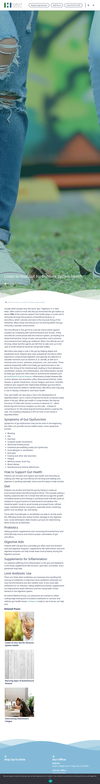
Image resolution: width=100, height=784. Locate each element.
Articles (10, 302)
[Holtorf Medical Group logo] (14, 5)
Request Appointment (39, 5)
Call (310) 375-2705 (73, 5)
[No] (98, 779)
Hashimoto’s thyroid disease (19, 376)
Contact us (32, 601)
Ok (50, 781)
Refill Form (57, 5)
